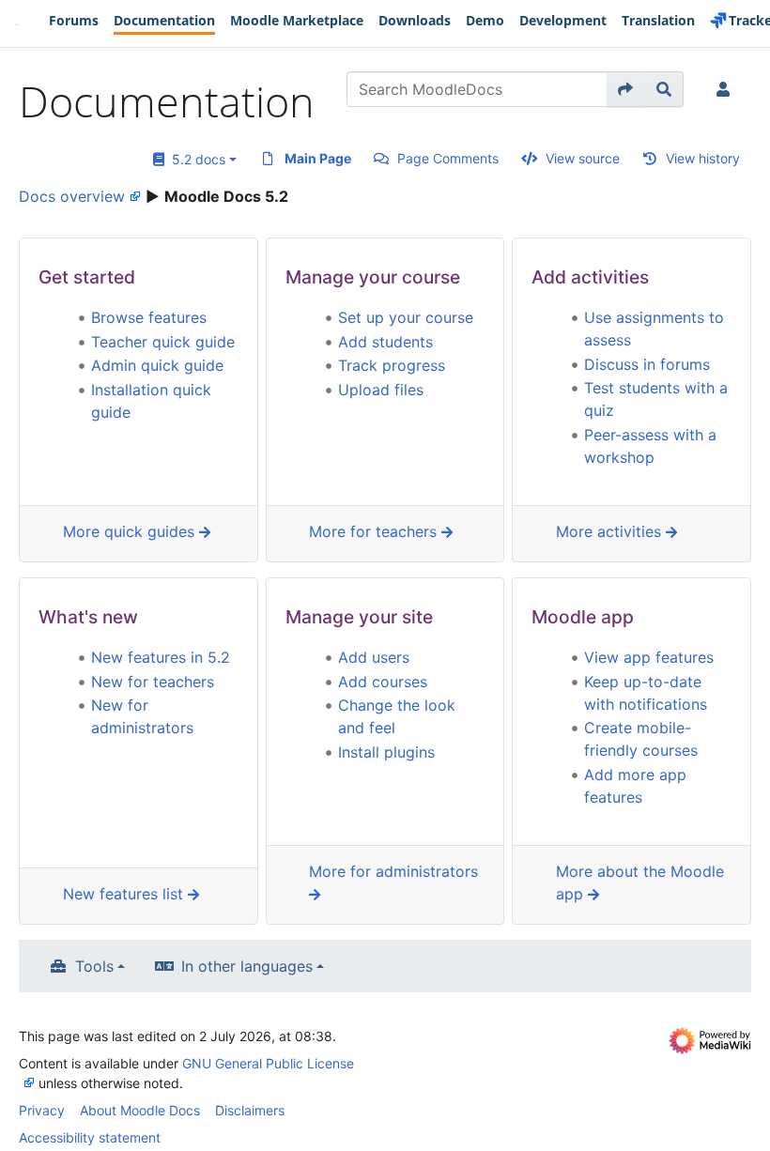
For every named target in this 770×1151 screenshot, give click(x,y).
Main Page (318, 158)
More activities (611, 531)
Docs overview (72, 196)
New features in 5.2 (160, 657)
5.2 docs (194, 159)
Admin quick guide (157, 365)
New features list (125, 893)
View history (703, 158)
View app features (649, 657)
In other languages (247, 966)
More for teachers (375, 531)
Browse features (149, 317)
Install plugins (386, 752)
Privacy (42, 1110)
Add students (385, 341)
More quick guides (131, 531)
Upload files (381, 389)
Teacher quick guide (163, 341)
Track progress (391, 365)
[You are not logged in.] (727, 89)
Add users (373, 657)
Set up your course (405, 317)
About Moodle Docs (140, 1110)
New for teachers (152, 681)
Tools (94, 966)
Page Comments (448, 158)
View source (583, 158)
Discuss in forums (647, 364)
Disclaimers (250, 1110)
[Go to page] (626, 89)
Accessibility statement (90, 1137)
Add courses (382, 681)
